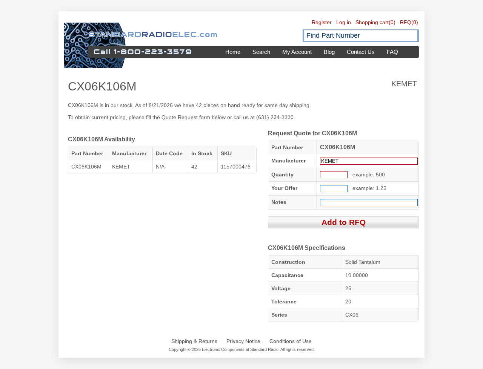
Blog (329, 52)
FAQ (392, 52)
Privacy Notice (243, 341)
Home (232, 52)
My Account (297, 52)
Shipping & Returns (194, 341)
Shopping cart (372, 22)
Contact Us (361, 52)
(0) (392, 22)
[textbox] (360, 35)
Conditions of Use (290, 341)
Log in (343, 22)
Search (261, 52)
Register (322, 22)
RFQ (405, 22)
